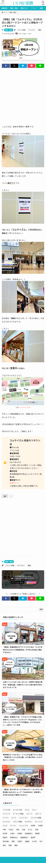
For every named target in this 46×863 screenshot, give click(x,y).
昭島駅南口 (24, 837)
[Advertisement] (23, 94)
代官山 (11, 829)
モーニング (38, 822)
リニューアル (23, 825)
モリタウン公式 (25, 407)
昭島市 (5, 837)
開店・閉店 (8, 30)
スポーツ (38, 814)
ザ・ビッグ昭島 (18, 814)
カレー (34, 810)
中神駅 (40, 825)
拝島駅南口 (28, 833)
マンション (6, 822)
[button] (6, 66)
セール (14, 818)
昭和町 (37, 833)
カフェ (27, 810)
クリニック (6, 814)
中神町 (33, 825)
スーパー (6, 818)
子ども (30, 829)
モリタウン (31, 30)
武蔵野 (27, 841)
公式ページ (14, 483)
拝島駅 (20, 833)
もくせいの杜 (17, 810)
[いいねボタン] (5, 496)
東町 (13, 841)
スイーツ (29, 814)
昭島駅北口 (14, 837)
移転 (4, 845)
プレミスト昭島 (36, 818)
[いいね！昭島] (23, 3)
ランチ (5, 825)
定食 (36, 829)
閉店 (10, 845)
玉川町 (34, 841)
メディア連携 (21, 30)
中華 (4, 829)
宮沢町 (5, 833)
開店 (39, 30)
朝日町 (33, 837)
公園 (23, 829)
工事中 (12, 833)
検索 (41, 609)
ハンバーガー (23, 818)
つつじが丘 (6, 810)
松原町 (20, 841)
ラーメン (13, 825)
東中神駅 (6, 841)
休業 (17, 829)
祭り (41, 841)
